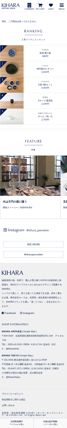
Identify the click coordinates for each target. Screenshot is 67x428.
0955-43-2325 (15, 344)
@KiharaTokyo (13, 377)
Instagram (28, 313)
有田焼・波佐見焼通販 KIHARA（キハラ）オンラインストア (32, 414)
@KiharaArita (12, 349)
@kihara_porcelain (37, 230)
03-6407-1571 (15, 368)
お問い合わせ (8, 405)
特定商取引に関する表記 (13, 399)
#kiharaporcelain (33, 254)
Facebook (10, 313)
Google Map (29, 331)
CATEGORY (17, 422)
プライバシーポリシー (12, 394)
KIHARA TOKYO (10, 355)
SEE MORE (33, 244)
